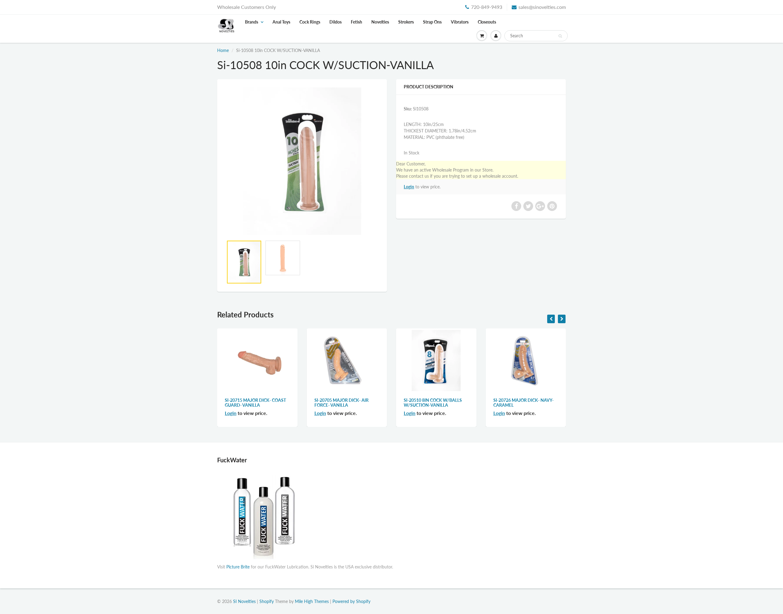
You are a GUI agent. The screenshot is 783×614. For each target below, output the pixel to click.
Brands (251, 21)
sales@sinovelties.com (542, 7)
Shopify (266, 601)
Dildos (335, 21)
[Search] (560, 36)
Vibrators (460, 21)
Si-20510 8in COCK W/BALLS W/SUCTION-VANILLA (433, 403)
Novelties (380, 21)
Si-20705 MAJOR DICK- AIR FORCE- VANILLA (341, 403)
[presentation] (551, 319)
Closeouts (487, 21)
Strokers (406, 21)
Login (409, 186)
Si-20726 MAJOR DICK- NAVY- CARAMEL (523, 403)
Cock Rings (309, 21)
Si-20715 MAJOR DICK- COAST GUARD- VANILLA (255, 403)
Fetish (356, 21)
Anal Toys (281, 21)
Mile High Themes (312, 601)
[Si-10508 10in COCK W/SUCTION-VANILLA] (302, 161)
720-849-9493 (486, 7)
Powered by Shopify (351, 601)
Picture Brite (238, 566)
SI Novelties (244, 601)
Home (223, 50)
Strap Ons (432, 21)
